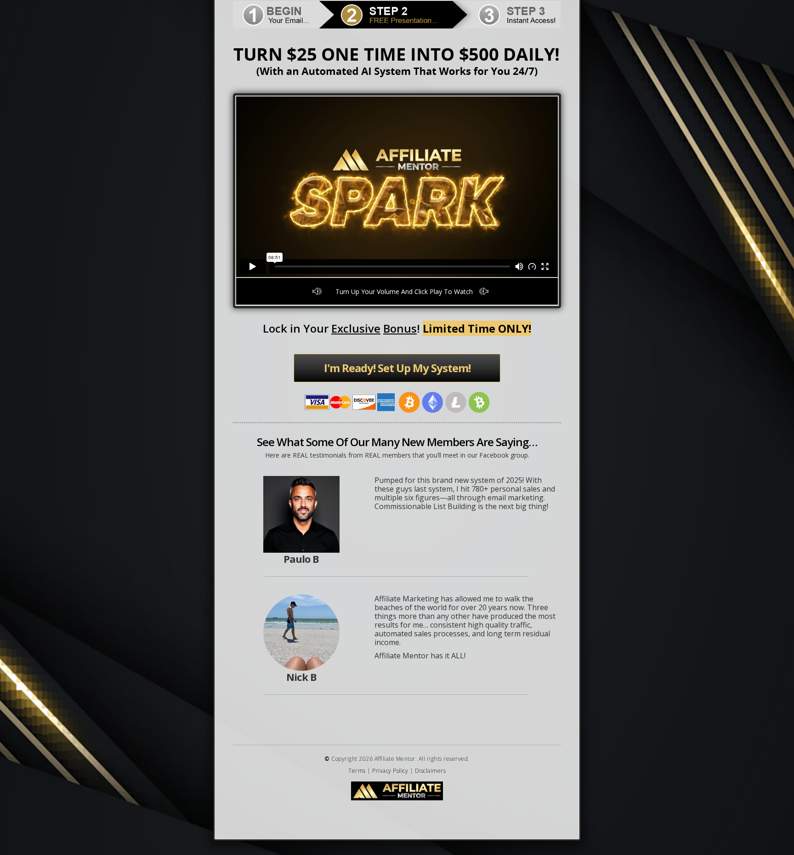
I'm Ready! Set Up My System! (397, 367)
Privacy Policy (390, 771)
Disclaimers (430, 771)
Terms (357, 771)
